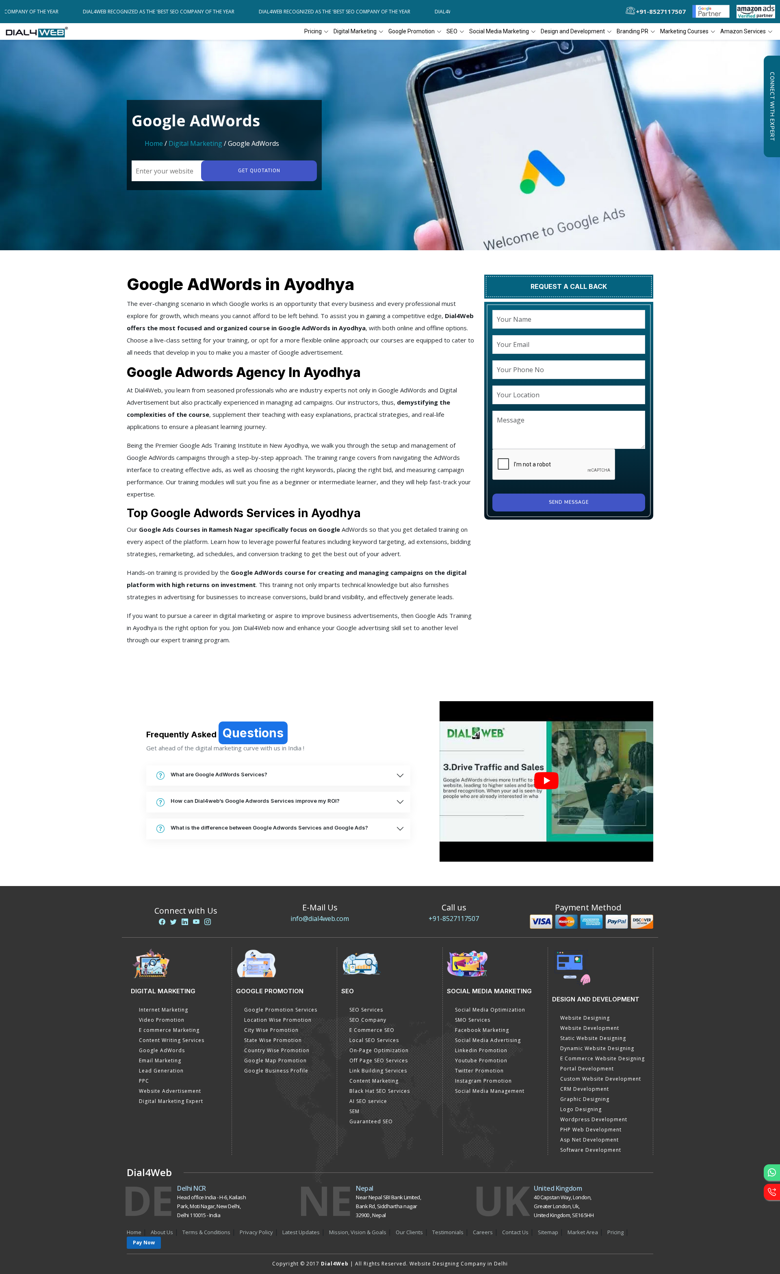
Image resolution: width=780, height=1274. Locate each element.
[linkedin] (185, 921)
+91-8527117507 (454, 918)
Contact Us (515, 1232)
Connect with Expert (772, 106)
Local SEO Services (374, 1040)
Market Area (583, 1232)
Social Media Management (489, 1091)
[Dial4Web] (39, 31)
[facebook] (162, 921)
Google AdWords (162, 1050)
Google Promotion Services (280, 1009)
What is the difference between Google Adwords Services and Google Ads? (269, 827)
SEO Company (367, 1019)
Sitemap (548, 1232)
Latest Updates (301, 1232)
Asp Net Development (589, 1139)
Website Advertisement (170, 1091)
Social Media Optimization (490, 1009)
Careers (483, 1232)
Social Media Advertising (488, 1040)
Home (154, 143)
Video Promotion (161, 1019)
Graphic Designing (584, 1099)
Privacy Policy (256, 1232)
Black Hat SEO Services (379, 1091)
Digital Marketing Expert (171, 1101)
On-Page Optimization (379, 1050)
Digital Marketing (195, 143)
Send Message (569, 502)
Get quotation (259, 171)
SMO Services (472, 1019)
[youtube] (196, 921)
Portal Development (587, 1068)
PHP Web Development (591, 1129)
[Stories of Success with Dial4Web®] (546, 781)
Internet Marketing (163, 1009)
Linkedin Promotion (481, 1050)
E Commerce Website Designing (602, 1058)
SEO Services (366, 1009)
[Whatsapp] (772, 1172)
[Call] (772, 1192)
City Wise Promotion (271, 1030)
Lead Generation (161, 1070)
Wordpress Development (593, 1119)
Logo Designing (581, 1109)
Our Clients (409, 1232)
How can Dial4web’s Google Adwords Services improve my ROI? (255, 800)
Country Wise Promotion (277, 1050)
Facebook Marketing (482, 1030)
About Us (162, 1232)
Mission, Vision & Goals (357, 1232)
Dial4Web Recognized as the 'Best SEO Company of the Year (109, 11)
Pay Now (144, 1242)
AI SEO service (368, 1101)
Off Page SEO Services (378, 1060)
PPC (144, 1080)
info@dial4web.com (319, 918)
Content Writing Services (171, 1040)
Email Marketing (160, 1060)
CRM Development (584, 1089)
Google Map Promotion (275, 1060)
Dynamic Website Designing (597, 1048)
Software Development (590, 1149)
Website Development (589, 1028)
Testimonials (448, 1232)
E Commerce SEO (371, 1030)
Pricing (313, 31)
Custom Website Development (600, 1078)
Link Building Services (378, 1070)
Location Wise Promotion (278, 1019)
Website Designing (585, 1017)
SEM (354, 1111)
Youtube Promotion (481, 1060)
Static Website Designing (593, 1038)
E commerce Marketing (169, 1030)
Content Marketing (374, 1080)
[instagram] (207, 921)
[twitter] (173, 921)
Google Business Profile (276, 1070)
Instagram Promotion (483, 1080)
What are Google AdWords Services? (219, 774)
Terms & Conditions (206, 1232)
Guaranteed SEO (371, 1121)
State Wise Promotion (273, 1040)
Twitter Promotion (479, 1070)
